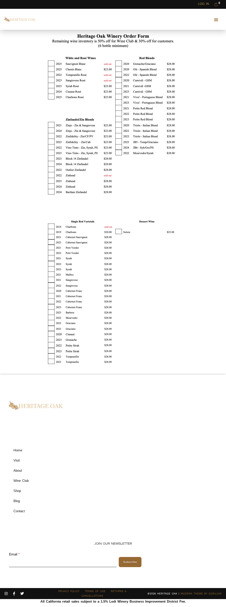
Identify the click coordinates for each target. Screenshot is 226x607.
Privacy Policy (68, 591)
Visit (16, 460)
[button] (216, 19)
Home (17, 450)
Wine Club (21, 480)
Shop (17, 491)
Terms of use (95, 591)
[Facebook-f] (14, 593)
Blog (16, 501)
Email (13, 554)
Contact (19, 511)
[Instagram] (6, 593)
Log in (203, 4)
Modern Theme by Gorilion (201, 593)
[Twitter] (22, 593)
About (17, 470)
